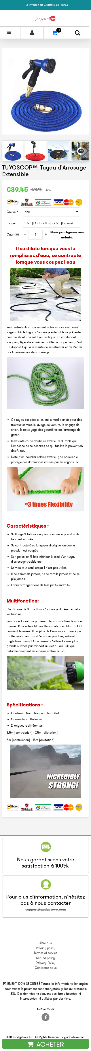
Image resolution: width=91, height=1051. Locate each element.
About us (46, 943)
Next (85, 150)
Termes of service (45, 953)
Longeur (12, 223)
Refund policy (45, 958)
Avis (48, 190)
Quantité (13, 234)
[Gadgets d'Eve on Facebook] (45, 1017)
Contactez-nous (46, 968)
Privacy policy (45, 948)
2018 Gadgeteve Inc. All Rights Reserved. (33, 1037)
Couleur (12, 212)
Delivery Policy (45, 963)
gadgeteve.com (74, 1037)
